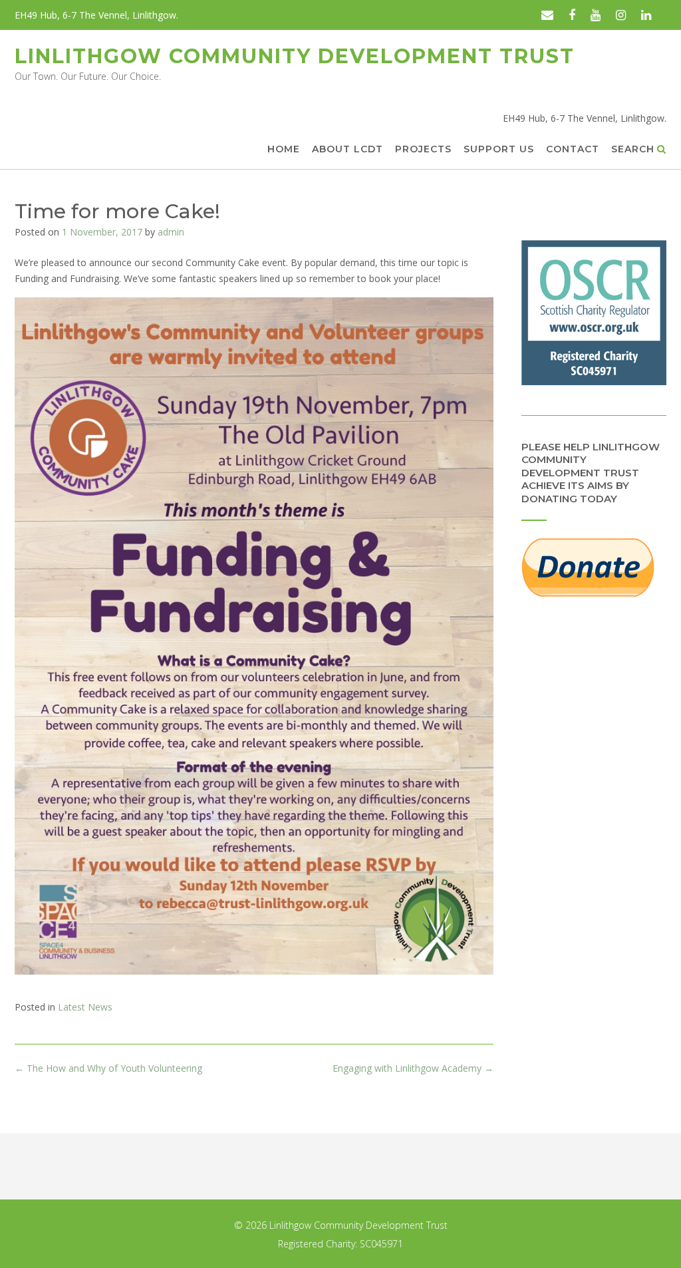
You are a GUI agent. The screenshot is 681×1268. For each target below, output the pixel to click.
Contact (572, 149)
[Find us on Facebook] (572, 15)
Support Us (499, 149)
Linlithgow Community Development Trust (295, 56)
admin (171, 232)
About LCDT (347, 149)
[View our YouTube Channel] (596, 15)
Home (283, 149)
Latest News (85, 1007)
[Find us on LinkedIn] (646, 15)
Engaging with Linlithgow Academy (413, 1068)
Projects (423, 149)
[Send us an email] (547, 15)
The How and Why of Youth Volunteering (108, 1068)
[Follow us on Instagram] (621, 15)
